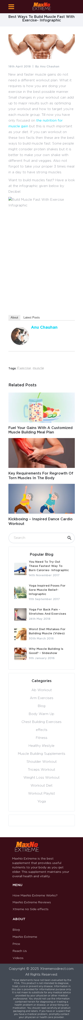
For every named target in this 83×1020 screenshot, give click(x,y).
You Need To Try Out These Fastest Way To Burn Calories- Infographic (49, 566)
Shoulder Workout (42, 761)
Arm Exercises (41, 698)
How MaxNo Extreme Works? (35, 895)
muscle (38, 368)
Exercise (24, 368)
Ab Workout (41, 690)
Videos (18, 958)
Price (16, 944)
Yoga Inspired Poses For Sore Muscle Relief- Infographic (47, 590)
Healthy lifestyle (41, 745)
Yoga (41, 801)
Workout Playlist (41, 793)
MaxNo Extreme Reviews (32, 902)
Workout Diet (41, 785)
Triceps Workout (41, 769)
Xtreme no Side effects (30, 909)
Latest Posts (31, 317)
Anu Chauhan (49, 66)
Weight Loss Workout (41, 777)
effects (41, 730)
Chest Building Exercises (41, 722)
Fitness (41, 738)
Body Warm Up (41, 714)
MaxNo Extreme (25, 936)
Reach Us (20, 951)
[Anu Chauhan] (20, 343)
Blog (41, 706)
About (14, 317)
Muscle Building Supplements (41, 753)
